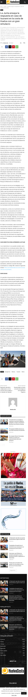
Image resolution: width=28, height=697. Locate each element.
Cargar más (12, 570)
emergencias (7, 371)
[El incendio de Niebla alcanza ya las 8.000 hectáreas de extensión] (4, 431)
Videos (23, 371)
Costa (5, 6)
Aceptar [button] (24, 693)
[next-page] (4, 445)
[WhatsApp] (16, 46)
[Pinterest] (13, 46)
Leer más (14, 695)
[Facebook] (6, 46)
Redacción (6, 43)
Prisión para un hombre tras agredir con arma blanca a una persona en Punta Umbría (16, 564)
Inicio (1, 6)
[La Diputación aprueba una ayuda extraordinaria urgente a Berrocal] (4, 539)
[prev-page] (1, 445)
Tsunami (18, 371)
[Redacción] (1, 43)
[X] (10, 46)
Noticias (13, 371)
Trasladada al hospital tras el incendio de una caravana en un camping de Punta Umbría (16, 547)
